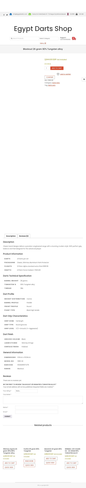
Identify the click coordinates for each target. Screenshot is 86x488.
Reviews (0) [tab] (24, 236)
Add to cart (57, 68)
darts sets (51, 85)
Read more (29, 461)
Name (5, 407)
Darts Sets (56, 83)
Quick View (9, 467)
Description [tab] (11, 236)
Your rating (7, 391)
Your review (7, 394)
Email (5, 412)
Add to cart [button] (10, 463)
